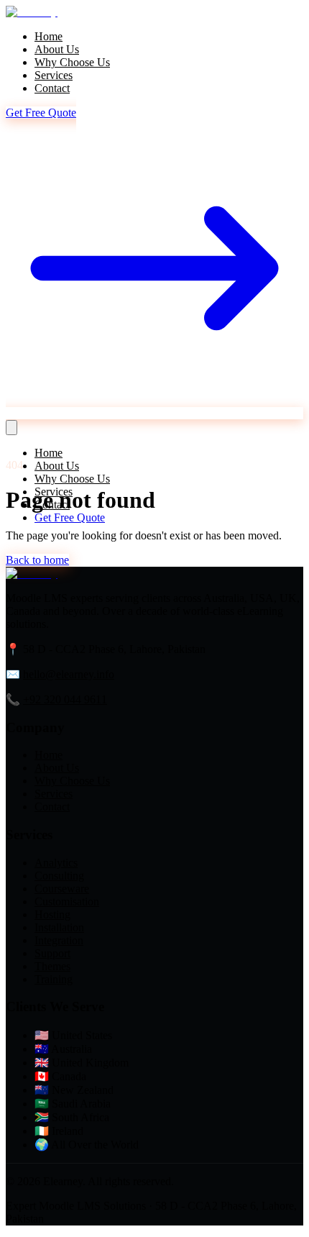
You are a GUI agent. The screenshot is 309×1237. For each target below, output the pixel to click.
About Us (56, 49)
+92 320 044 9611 (65, 699)
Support (52, 953)
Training (53, 979)
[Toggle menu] (11, 427)
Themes (52, 966)
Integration (58, 940)
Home (48, 36)
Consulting (59, 875)
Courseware (61, 888)
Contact (52, 88)
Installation (59, 927)
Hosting (52, 914)
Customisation (66, 901)
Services (53, 75)
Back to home (37, 560)
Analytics (56, 863)
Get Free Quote (69, 517)
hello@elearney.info (68, 674)
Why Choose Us (72, 62)
